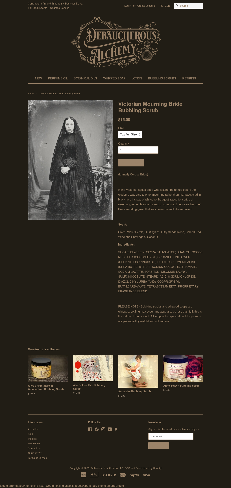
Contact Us (34, 448)
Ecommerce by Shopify (149, 468)
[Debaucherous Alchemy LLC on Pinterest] (97, 430)
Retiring (189, 78)
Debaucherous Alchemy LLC (107, 468)
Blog (30, 434)
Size (121, 128)
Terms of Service (37, 458)
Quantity (123, 143)
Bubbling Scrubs (162, 78)
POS (127, 468)
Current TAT (35, 453)
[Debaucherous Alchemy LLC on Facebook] (90, 430)
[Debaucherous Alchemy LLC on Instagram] (103, 430)
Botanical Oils (85, 78)
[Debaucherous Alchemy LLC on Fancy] (115, 430)
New (38, 78)
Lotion (137, 78)
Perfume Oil (58, 78)
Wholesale (34, 443)
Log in (127, 5)
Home (31, 93)
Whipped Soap (114, 78)
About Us (33, 429)
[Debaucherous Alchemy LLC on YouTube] (110, 430)
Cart (167, 5)
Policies (32, 438)
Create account (146, 5)
